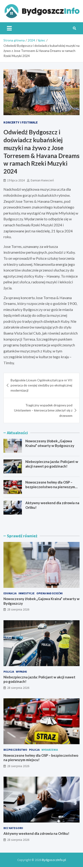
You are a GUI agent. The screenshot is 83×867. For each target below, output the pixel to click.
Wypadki (21, 671)
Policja (8, 671)
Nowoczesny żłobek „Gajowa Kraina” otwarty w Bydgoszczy (49, 443)
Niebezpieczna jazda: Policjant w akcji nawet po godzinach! (51, 463)
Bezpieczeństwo (15, 749)
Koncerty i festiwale (20, 122)
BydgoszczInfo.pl (54, 860)
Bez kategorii (13, 828)
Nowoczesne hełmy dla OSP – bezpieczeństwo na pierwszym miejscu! (50, 486)
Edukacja (10, 593)
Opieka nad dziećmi (49, 593)
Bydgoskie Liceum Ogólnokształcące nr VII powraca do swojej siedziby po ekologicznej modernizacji (41, 385)
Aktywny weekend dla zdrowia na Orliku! (36, 833)
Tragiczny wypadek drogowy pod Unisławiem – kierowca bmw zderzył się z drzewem (43, 410)
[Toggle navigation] (9, 28)
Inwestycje (26, 593)
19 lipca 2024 (16, 180)
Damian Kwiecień (42, 180)
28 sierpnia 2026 (18, 609)
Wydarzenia (50, 749)
